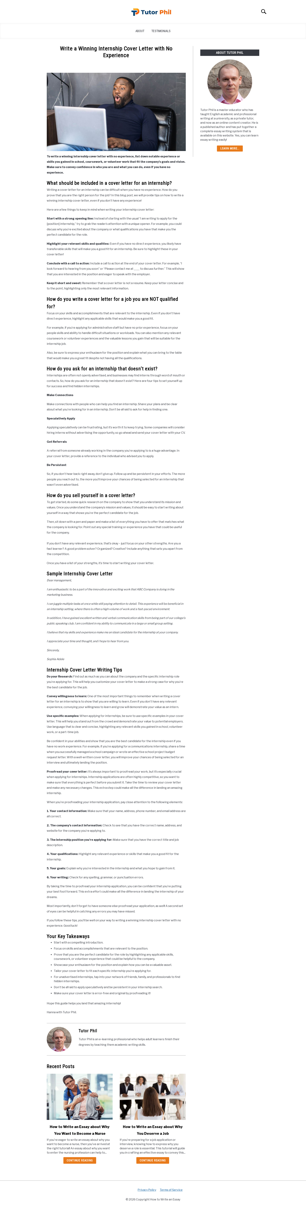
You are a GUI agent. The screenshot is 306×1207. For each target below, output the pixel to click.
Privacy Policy (147, 1190)
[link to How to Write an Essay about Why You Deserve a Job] (153, 1097)
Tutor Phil (88, 1030)
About (139, 31)
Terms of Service (171, 1190)
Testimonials (161, 31)
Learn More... (229, 148)
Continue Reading (80, 1160)
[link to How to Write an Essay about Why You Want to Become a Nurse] (80, 1097)
